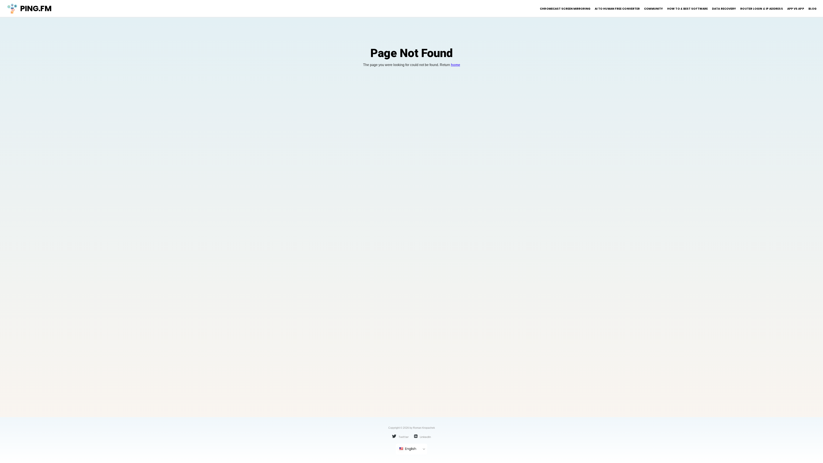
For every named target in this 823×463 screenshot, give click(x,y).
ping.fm (36, 8)
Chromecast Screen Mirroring (565, 9)
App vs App (795, 9)
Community (653, 9)
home (455, 65)
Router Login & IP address (761, 9)
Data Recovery (724, 9)
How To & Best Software (687, 9)
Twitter (403, 437)
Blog (812, 9)
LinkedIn (425, 437)
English (410, 448)
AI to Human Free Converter (617, 9)
